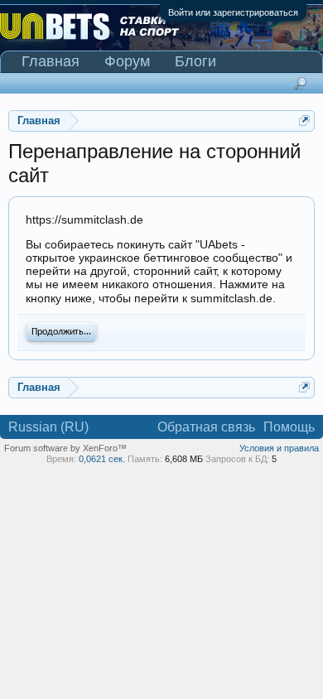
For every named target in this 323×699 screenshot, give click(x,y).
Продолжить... (61, 332)
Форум (127, 61)
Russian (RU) (48, 427)
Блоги (195, 61)
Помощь (289, 427)
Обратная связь (206, 427)
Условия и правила (279, 448)
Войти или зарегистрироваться (233, 12)
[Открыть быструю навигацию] (304, 120)
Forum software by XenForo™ (65, 448)
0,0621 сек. (102, 459)
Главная (51, 61)
